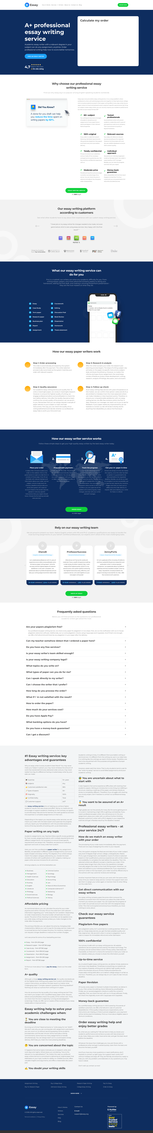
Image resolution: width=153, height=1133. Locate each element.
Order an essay (108, 1087)
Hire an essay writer (36, 56)
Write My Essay (76, 593)
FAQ (59, 1118)
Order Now (123, 5)
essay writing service (36, 806)
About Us (67, 5)
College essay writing (84, 1087)
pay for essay (52, 967)
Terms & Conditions (30, 1117)
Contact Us (74, 5)
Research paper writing (84, 1083)
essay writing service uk (47, 979)
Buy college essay (56, 1083)
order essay (76, 509)
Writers (61, 5)
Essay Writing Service (76, 190)
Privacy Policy (41, 1117)
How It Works (46, 5)
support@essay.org (81, 1114)
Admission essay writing (58, 1087)
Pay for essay (107, 1083)
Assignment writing (31, 1083)
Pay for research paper (32, 1087)
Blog (80, 5)
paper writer (52, 849)
